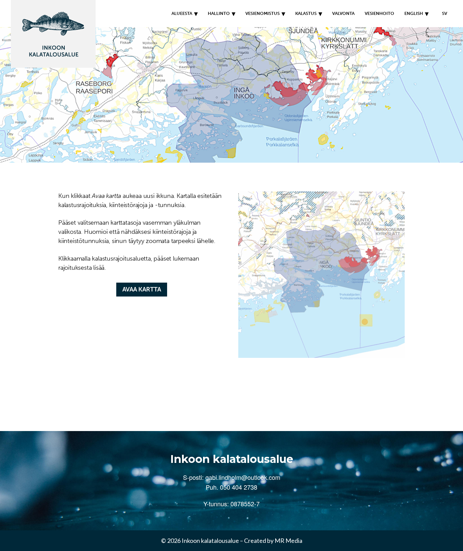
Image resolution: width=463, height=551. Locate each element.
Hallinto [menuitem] (219, 13)
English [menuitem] (413, 13)
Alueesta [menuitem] (182, 13)
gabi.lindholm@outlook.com (242, 477)
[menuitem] (443, 13)
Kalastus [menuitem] (306, 13)
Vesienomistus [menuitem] (262, 13)
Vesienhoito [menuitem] (379, 13)
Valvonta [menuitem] (343, 13)
